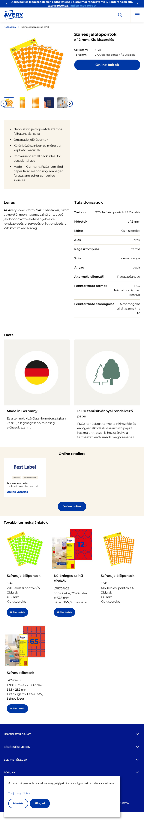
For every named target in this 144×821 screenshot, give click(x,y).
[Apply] (120, 14)
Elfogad (39, 803)
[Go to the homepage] (13, 15)
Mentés (18, 803)
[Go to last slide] (4, 104)
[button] (9, 102)
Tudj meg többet (19, 793)
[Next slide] (70, 104)
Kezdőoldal (10, 26)
